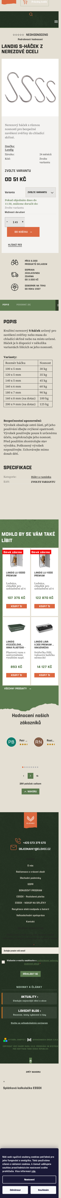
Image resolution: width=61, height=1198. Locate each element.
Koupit (15, 606)
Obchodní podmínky (30, 878)
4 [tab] (29, 767)
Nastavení (29, 1179)
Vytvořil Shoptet (16, 1039)
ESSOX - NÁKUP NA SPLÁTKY (30, 902)
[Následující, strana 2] (31, 776)
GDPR (31, 884)
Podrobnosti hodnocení (30, 39)
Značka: (10, 147)
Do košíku (21, 232)
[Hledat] (31, 14)
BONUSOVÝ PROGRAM (30, 890)
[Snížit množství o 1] (6, 222)
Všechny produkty (15, 688)
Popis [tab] (6, 304)
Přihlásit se (30, 974)
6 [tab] (33, 767)
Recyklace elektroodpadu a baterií (30, 909)
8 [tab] (37, 767)
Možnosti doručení (15, 212)
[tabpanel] (17, 742)
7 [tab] (35, 767)
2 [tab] (25, 767)
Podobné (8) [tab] (24, 304)
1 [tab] (22, 767)
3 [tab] (27, 767)
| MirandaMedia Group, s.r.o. (42, 1039)
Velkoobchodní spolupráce (30, 915)
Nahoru (32, 791)
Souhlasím (43, 1190)
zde (33, 1171)
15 (37, 775)
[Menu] (56, 21)
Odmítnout (15, 1190)
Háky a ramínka (41, 477)
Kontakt (30, 921)
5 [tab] (31, 767)
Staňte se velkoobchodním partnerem (29, 1022)
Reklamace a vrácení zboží (30, 871)
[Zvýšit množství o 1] (23, 222)
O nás (30, 865)
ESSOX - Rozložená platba (30, 896)
